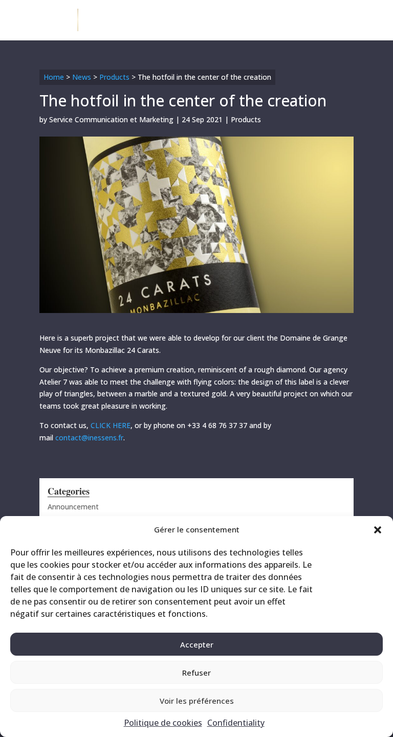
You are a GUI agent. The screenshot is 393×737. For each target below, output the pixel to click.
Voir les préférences (197, 701)
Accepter (196, 644)
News (81, 77)
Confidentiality (236, 722)
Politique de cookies (163, 722)
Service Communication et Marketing (111, 119)
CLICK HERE (110, 425)
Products (114, 77)
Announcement (73, 506)
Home (53, 77)
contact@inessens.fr (89, 437)
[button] (378, 530)
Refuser (196, 672)
